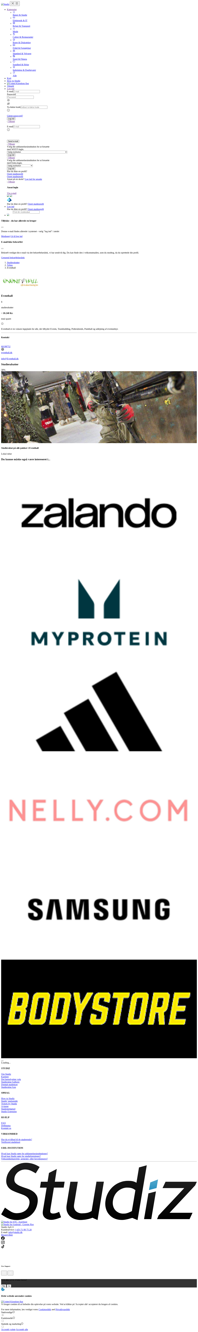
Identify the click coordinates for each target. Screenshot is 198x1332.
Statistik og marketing (11, 1324)
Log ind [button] (10, 88)
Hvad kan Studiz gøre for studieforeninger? (21, 1156)
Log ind (10, 206)
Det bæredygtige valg (11, 1079)
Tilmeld (10, 86)
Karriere (5, 1076)
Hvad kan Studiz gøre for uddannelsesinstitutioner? (24, 1153)
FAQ (3, 1123)
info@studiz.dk (15, 1232)
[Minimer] (4, 1273)
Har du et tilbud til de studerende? (16, 1139)
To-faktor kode (14, 107)
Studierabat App (8, 1087)
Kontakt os (6, 1128)
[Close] (2, 227)
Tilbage (11, 121)
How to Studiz (13, 81)
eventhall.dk (6, 352)
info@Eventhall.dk (10, 358)
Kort (9, 78)
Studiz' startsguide (9, 1101)
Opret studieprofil (15, 174)
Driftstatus (6, 1125)
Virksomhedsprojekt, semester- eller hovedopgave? (24, 1159)
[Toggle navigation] (15, 3)
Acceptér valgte (8, 1329)
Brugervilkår (7, 1235)
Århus (10, 265)
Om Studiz (6, 1074)
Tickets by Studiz (9, 1103)
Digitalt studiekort (9, 1084)
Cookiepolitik (45, 1309)
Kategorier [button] (12, 9)
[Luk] (10, 1273)
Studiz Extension (9, 1111)
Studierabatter (13, 262)
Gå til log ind (16, 236)
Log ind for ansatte (33, 179)
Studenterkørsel (8, 1109)
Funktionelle (7, 1318)
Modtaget (5, 236)
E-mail (10, 91)
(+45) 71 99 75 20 (23, 1229)
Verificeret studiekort (10, 1142)
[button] (11, 118)
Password (11, 94)
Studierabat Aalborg (10, 1082)
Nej (3, 1286)
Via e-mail (11, 193)
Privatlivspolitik (63, 1309)
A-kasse (5, 1106)
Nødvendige (6, 1312)
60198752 (5, 346)
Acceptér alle (22, 1329)
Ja (9, 1286)
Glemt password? (15, 116)
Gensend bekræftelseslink (13, 257)
